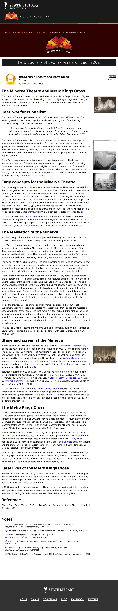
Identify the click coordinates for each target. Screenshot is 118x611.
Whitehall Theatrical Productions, (63, 377)
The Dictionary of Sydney (16, 32)
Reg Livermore (65, 441)
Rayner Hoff (29, 225)
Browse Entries (38, 32)
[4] (35, 367)
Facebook (77, 599)
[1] (83, 134)
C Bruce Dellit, (30, 216)
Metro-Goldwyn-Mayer (48, 388)
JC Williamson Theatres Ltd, (72, 345)
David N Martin (31, 187)
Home (23, 599)
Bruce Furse (33, 237)
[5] (22, 400)
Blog (64, 599)
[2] (82, 211)
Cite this (112, 79)
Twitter (93, 599)
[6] (67, 415)
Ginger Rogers (46, 458)
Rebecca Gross (29, 83)
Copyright (50, 599)
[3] (76, 278)
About (35, 599)
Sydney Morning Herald (74, 358)
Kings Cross (46, 99)
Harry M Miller (73, 435)
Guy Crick (17, 237)
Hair (73, 438)
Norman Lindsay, (57, 225)
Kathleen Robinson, (14, 381)
